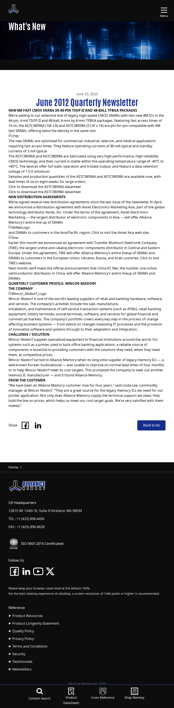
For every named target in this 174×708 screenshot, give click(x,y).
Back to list (151, 425)
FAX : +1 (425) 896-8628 (26, 526)
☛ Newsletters (20, 669)
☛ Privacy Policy (21, 638)
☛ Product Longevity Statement (33, 623)
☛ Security (16, 654)
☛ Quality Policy (21, 631)
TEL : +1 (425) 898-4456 (26, 518)
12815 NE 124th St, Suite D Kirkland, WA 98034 (45, 510)
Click (12, 186)
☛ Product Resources (25, 615)
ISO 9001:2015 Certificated (42, 543)
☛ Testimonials (20, 661)
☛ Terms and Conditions (28, 646)
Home (13, 467)
